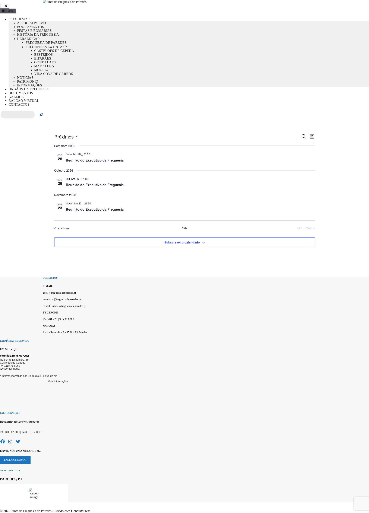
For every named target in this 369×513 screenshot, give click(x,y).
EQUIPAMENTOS (30, 27)
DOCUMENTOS (21, 93)
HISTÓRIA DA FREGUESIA (38, 34)
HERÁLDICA (27, 39)
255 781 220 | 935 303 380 (58, 319)
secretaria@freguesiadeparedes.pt (62, 299)
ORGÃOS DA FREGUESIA (29, 89)
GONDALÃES (45, 62)
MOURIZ (41, 70)
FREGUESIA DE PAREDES (46, 42)
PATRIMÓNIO (27, 81)
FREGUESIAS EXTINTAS (45, 47)
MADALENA (44, 66)
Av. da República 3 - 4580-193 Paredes (65, 332)
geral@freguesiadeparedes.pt (59, 292)
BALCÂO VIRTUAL (24, 100)
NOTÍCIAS (25, 77)
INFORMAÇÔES (29, 85)
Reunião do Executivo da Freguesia (95, 160)
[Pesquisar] (41, 114)
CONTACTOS (19, 104)
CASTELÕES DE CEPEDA (54, 50)
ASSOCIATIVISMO (31, 23)
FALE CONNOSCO (15, 459)
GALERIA (16, 97)
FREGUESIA (18, 19)
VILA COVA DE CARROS (53, 74)
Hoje (184, 227)
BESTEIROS (43, 54)
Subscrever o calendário (182, 242)
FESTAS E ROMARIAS (34, 30)
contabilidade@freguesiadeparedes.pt (64, 306)
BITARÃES (42, 58)
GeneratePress (80, 511)
